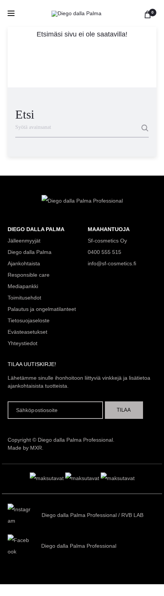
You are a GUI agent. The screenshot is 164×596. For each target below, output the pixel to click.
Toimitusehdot (24, 298)
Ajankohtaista (24, 263)
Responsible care (29, 275)
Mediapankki (23, 286)
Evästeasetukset (27, 332)
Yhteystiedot (22, 343)
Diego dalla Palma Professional (79, 515)
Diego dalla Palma (29, 252)
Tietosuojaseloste (29, 320)
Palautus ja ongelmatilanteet (42, 309)
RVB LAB (132, 515)
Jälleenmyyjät (24, 241)
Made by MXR (25, 448)
